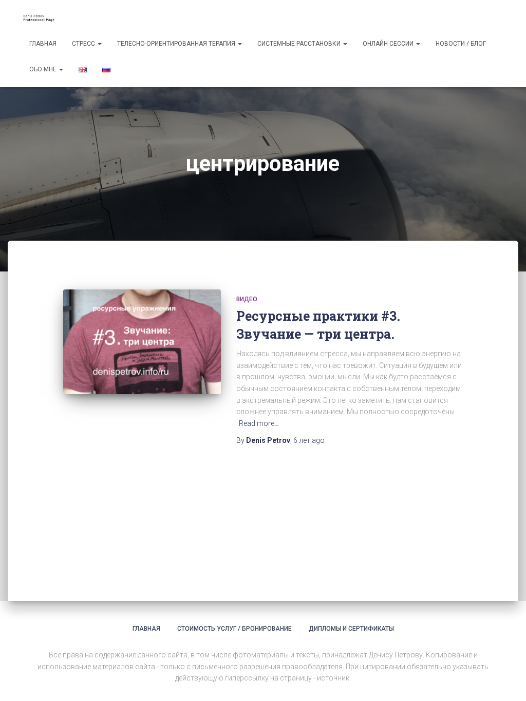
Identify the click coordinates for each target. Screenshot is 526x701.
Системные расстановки (299, 43)
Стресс (84, 43)
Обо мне (43, 69)
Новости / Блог (461, 43)
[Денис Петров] (41, 18)
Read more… (259, 423)
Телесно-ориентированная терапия (177, 43)
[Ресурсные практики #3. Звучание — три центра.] (142, 342)
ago (309, 440)
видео (246, 299)
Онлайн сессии (389, 43)
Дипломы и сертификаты (351, 628)
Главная (43, 43)
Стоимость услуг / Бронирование (234, 628)
